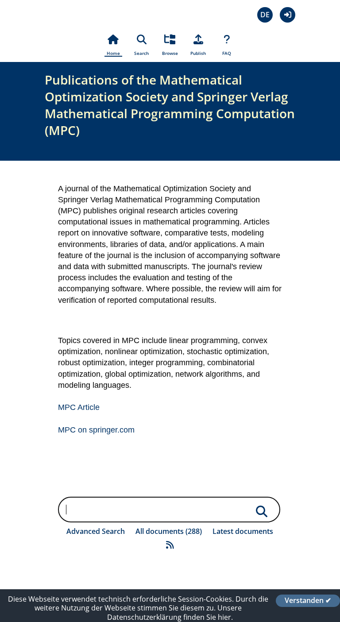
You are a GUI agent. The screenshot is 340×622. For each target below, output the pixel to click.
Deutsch (265, 15)
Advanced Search (95, 531)
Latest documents (242, 531)
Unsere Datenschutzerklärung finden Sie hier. (174, 612)
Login (287, 15)
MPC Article (79, 407)
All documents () (168, 531)
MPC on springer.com (96, 429)
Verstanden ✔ (308, 601)
